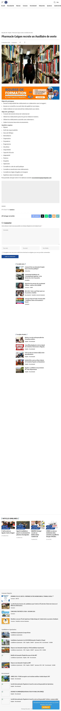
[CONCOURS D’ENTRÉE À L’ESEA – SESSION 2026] (6, 614)
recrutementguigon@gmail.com (41, 178)
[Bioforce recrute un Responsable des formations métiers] (20, 340)
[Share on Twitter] (42, 216)
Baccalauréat (28, 295)
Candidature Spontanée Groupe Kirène (20, 632)
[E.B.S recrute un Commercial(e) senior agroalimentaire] (20, 355)
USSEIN (51, 642)
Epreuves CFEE (38, 642)
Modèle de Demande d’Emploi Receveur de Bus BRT (24, 655)
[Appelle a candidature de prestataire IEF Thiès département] (20, 370)
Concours (27, 287)
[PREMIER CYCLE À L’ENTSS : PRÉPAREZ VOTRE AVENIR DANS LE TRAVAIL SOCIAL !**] (6, 598)
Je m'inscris (46, 707)
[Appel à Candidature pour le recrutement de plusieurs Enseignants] (23, 525)
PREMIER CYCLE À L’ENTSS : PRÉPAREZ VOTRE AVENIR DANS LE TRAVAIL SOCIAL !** (32, 596)
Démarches (27, 271)
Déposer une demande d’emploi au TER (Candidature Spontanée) (27, 647)
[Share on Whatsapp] (46, 216)
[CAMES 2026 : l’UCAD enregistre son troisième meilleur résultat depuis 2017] (6, 679)
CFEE (24, 642)
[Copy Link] (57, 216)
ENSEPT (32, 642)
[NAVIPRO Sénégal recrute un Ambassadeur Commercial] (38, 525)
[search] (54, 2)
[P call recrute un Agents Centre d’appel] (8, 525)
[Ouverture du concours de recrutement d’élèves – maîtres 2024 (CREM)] (20, 286)
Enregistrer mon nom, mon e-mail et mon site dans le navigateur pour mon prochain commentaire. (27, 252)
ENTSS (17, 598)
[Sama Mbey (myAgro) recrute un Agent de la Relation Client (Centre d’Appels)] (20, 347)
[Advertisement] (30, 19)
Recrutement (32, 341)
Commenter (14, 42)
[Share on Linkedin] (50, 216)
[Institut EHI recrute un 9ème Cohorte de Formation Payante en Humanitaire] (20, 362)
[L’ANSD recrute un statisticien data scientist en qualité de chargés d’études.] (52, 525)
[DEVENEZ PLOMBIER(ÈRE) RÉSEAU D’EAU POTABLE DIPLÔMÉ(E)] (6, 694)
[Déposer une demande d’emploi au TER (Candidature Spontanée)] (6, 650)
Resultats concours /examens (38, 295)
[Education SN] (6, 2)
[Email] (54, 216)
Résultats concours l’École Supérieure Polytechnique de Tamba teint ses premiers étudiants (34, 619)
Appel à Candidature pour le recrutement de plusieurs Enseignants (23, 532)
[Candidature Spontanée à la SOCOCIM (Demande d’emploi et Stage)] (6, 642)
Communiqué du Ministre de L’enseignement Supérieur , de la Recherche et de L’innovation (33, 276)
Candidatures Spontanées (16, 635)
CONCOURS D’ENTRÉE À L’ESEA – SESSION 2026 (23, 611)
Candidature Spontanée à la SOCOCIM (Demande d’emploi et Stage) (28, 640)
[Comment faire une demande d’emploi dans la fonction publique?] (20, 269)
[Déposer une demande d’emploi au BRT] (6, 665)
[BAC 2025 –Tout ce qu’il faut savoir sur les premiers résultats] (20, 293)
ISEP (28, 657)
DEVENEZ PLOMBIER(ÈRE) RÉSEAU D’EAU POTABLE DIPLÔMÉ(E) (27, 691)
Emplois (26, 341)
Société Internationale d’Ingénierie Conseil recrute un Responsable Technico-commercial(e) (34, 699)
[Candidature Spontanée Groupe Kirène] (6, 635)
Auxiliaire (12, 209)
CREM (31, 287)
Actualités (27, 280)
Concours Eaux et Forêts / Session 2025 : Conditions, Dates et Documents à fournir (35, 300)
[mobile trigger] (3, 2)
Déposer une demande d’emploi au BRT (21, 663)
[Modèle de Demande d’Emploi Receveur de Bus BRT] (6, 657)
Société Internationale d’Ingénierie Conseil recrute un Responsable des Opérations (32, 684)
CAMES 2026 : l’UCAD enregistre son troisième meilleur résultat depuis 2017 (30, 676)
